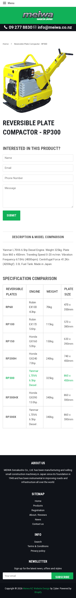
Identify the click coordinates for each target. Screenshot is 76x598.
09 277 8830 (20, 27)
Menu (10, 3)
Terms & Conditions (38, 546)
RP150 (10, 341)
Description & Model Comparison (38, 237)
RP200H (11, 358)
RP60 (9, 307)
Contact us (38, 524)
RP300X (11, 417)
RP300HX (12, 397)
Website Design (42, 588)
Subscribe (62, 577)
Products (38, 505)
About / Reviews (38, 514)
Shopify (38, 592)
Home (5, 44)
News (38, 519)
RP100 (10, 324)
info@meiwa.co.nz (55, 27)
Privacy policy (38, 550)
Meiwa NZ (28, 588)
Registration (38, 510)
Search (38, 541)
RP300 (10, 378)
